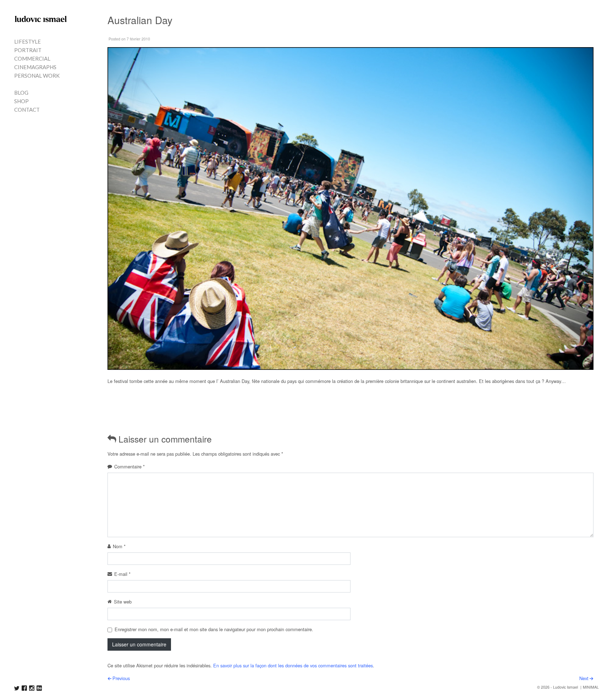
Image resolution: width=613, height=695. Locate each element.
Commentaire (129, 466)
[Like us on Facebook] (24, 688)
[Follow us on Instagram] (31, 688)
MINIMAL (591, 687)
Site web (123, 601)
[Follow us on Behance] (39, 688)
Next (584, 678)
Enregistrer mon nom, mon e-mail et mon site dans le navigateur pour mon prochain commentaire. (214, 629)
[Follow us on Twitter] (17, 688)
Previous (121, 678)
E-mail (122, 574)
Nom (119, 546)
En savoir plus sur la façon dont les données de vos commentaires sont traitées (293, 665)
